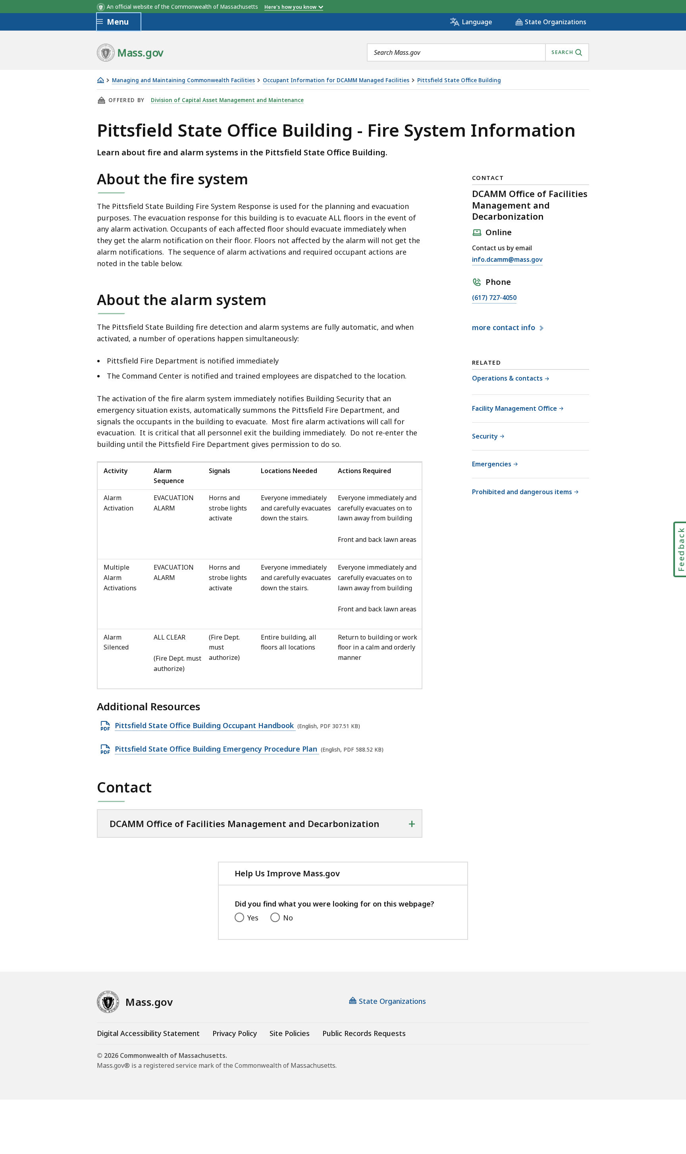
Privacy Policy (234, 1033)
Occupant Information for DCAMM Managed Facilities (336, 80)
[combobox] (478, 52)
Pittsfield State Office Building (459, 80)
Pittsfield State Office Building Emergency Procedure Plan (217, 749)
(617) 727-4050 (494, 298)
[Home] (100, 80)
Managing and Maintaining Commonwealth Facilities (183, 80)
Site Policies (290, 1033)
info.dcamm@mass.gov (507, 260)
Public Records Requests (364, 1033)
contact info (504, 327)
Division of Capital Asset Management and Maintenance (227, 100)
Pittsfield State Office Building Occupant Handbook (205, 726)
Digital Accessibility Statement (148, 1033)
